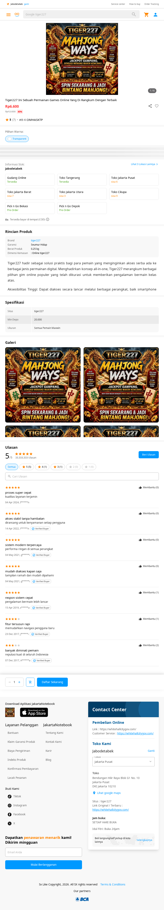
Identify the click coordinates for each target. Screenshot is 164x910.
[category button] (8, 14)
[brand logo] (17, 15)
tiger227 (35, 240)
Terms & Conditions (112, 884)
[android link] (10, 712)
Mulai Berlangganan (43, 864)
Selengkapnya (144, 840)
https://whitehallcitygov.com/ (135, 733)
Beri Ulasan (148, 454)
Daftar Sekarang (52, 682)
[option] (82, 59)
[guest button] (155, 14)
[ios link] (34, 712)
